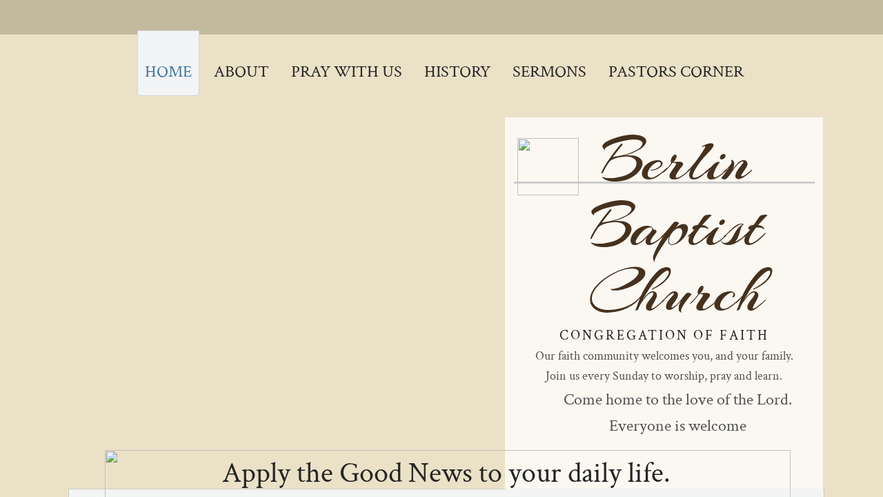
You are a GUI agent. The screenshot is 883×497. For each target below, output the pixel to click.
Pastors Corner (676, 71)
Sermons (549, 71)
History (457, 71)
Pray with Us (346, 71)
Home (168, 71)
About (241, 71)
